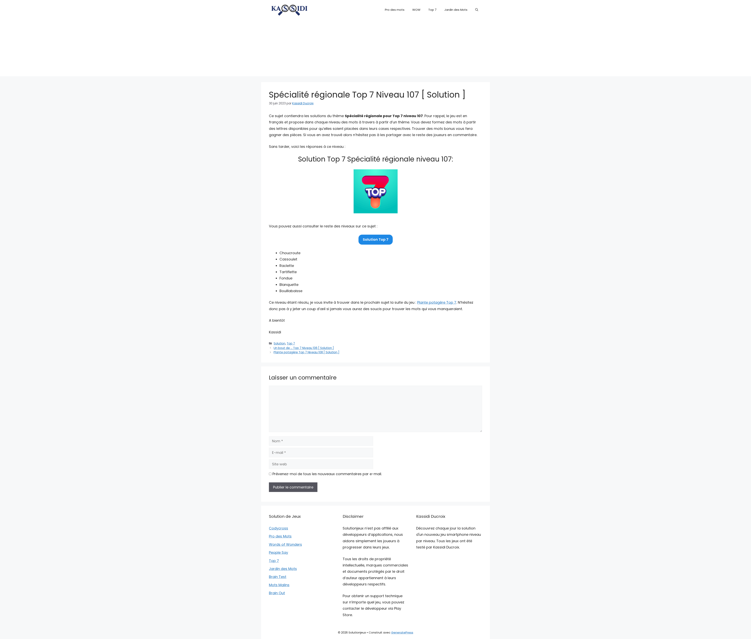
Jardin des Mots (455, 10)
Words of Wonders (285, 544)
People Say (278, 552)
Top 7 (432, 10)
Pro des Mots (280, 536)
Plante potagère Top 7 (436, 302)
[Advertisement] (375, 49)
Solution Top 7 (375, 239)
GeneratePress (402, 632)
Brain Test (277, 576)
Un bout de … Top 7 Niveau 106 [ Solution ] (304, 348)
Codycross (278, 528)
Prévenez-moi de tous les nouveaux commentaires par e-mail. (327, 473)
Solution (279, 343)
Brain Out (277, 593)
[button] (476, 10)
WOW (416, 10)
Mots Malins (279, 584)
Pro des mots (394, 10)
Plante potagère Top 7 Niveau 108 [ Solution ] (306, 352)
